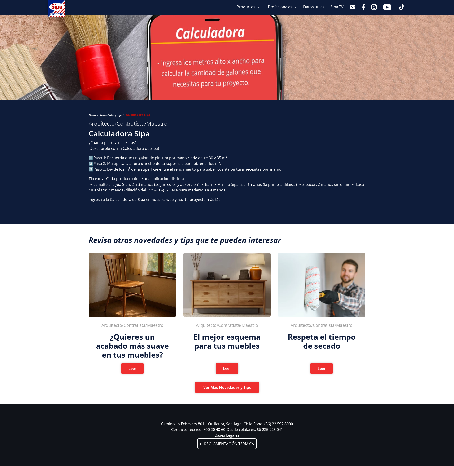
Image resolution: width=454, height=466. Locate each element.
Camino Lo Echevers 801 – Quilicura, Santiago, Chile (207, 423)
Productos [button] (246, 6)
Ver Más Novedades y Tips (227, 387)
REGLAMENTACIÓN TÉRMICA (229, 443)
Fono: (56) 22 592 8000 (273, 423)
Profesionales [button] (280, 6)
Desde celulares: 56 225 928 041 (255, 429)
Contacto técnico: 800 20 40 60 (199, 429)
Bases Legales (227, 435)
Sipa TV (337, 6)
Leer (132, 368)
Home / (93, 115)
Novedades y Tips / (112, 115)
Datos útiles (313, 6)
